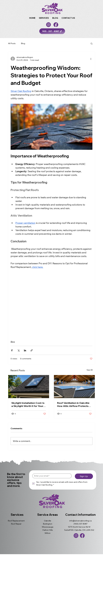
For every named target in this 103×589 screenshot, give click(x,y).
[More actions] (90, 58)
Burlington (47, 524)
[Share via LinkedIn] (25, 350)
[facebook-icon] (56, 24)
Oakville (47, 521)
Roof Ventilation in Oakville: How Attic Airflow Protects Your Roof (73, 404)
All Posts (12, 43)
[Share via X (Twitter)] (18, 350)
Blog (23, 43)
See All (90, 370)
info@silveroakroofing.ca (80, 521)
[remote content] (51, 302)
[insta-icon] (48, 24)
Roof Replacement (16, 521)
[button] (44, 18)
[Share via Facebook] (12, 350)
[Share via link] (31, 350)
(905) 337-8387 (80, 524)
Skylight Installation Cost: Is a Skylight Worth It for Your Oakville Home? (27, 404)
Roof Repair (16, 524)
